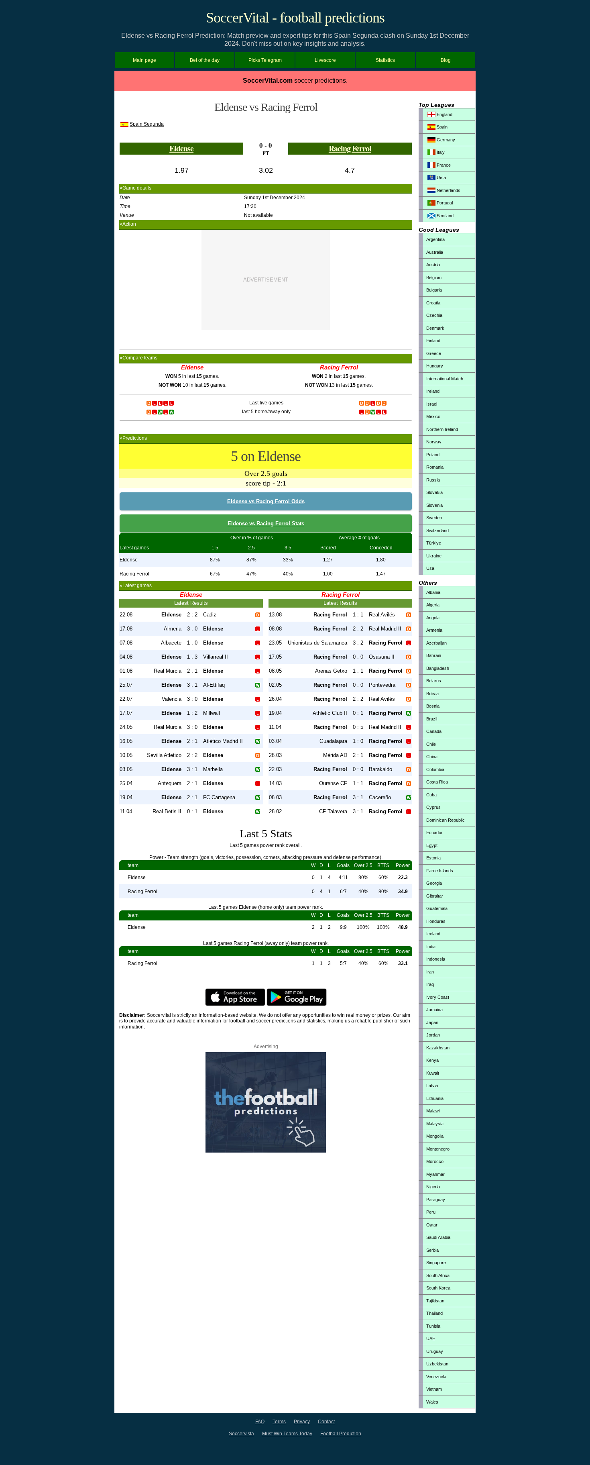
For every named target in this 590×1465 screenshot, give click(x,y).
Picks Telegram (265, 60)
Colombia (435, 769)
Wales (432, 1402)
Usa (430, 568)
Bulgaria (434, 290)
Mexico (433, 416)
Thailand (434, 1313)
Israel (431, 404)
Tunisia (433, 1326)
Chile (431, 744)
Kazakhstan (438, 1047)
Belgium (433, 277)
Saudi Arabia (438, 1237)
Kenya (432, 1060)
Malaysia (435, 1123)
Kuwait (432, 1073)
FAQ (259, 1421)
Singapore (436, 1262)
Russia (433, 479)
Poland (432, 454)
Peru (430, 1212)
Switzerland (437, 530)
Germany (445, 139)
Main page (144, 60)
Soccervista (241, 1433)
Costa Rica (437, 781)
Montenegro (438, 1149)
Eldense (181, 148)
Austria (433, 264)
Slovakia (434, 492)
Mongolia (435, 1136)
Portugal (444, 202)
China (431, 756)
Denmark (435, 328)
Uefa (440, 177)
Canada (433, 731)
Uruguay (434, 1351)
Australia (434, 252)
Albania (433, 592)
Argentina (435, 239)
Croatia (433, 302)
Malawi (432, 1110)
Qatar (431, 1224)
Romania (435, 467)
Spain (441, 126)
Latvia (432, 1085)
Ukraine (433, 555)
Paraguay (435, 1199)
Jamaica (434, 1009)
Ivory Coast (437, 997)
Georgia (434, 883)
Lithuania (435, 1098)
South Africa (438, 1275)
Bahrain (433, 655)
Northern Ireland (442, 429)
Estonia (433, 857)
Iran (430, 971)
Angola (432, 617)
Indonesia (435, 959)
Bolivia (432, 693)
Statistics (385, 60)
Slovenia (434, 505)
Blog (446, 60)
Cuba (431, 794)
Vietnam (434, 1389)
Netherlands (447, 190)
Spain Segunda (147, 124)
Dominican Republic (445, 820)
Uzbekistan (437, 1363)
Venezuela (436, 1376)
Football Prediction (340, 1433)
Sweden (434, 517)
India (430, 946)
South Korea (438, 1287)
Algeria (432, 604)
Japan (432, 1022)
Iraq (430, 984)
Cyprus (433, 807)
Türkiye (433, 543)
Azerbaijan (436, 643)
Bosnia (432, 706)
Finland (433, 340)
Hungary (434, 365)
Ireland (432, 391)
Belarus (433, 680)
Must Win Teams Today (287, 1433)
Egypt (431, 845)
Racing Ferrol (350, 148)
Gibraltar (434, 896)
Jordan (433, 1034)
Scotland (444, 215)
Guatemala (437, 908)
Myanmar (435, 1174)
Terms (279, 1421)
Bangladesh (437, 668)
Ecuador (434, 832)
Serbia (432, 1250)
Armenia (434, 630)
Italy (440, 152)
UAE (430, 1338)
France (443, 165)
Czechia (434, 315)
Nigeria (433, 1186)
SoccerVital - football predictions (295, 18)
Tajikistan (435, 1300)
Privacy (302, 1421)
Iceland (433, 933)
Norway (433, 441)
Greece (433, 353)
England (443, 114)
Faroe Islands (439, 870)
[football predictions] (265, 1151)
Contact (326, 1421)
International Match (444, 378)
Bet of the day (205, 60)
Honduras (436, 921)
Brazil (431, 718)
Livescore (325, 60)
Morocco (435, 1161)
